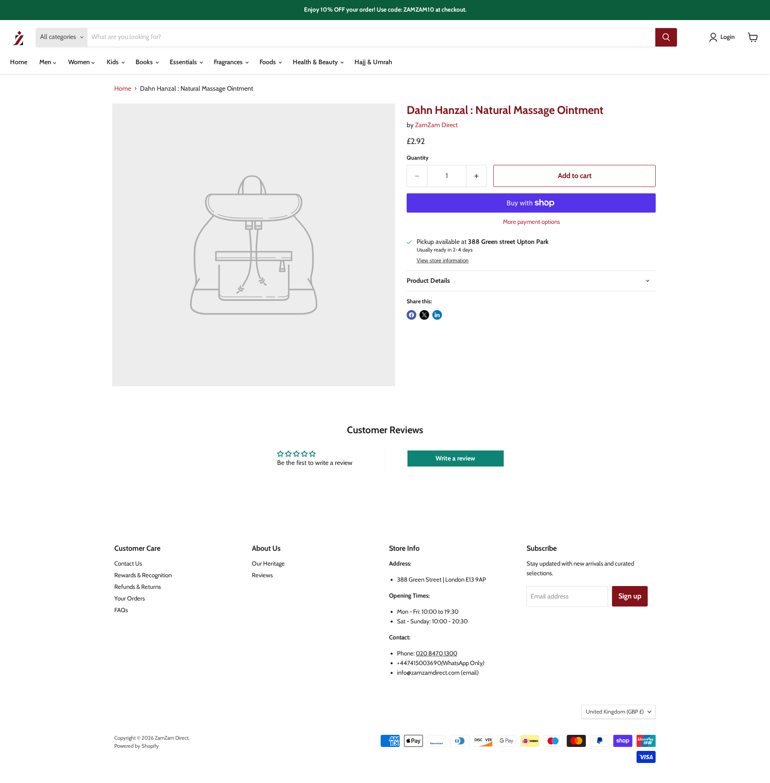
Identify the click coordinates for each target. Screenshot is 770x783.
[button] (723, 37)
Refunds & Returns (137, 586)
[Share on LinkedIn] (437, 315)
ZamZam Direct (436, 125)
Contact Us (128, 563)
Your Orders (129, 598)
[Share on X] (424, 315)
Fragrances (229, 62)
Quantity (418, 157)
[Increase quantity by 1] (476, 176)
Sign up (629, 596)
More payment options (531, 222)
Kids (113, 62)
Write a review (455, 458)
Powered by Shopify (136, 745)
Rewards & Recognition (143, 575)
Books (145, 62)
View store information (442, 261)
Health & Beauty (316, 62)
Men (46, 62)
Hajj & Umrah (373, 62)
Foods (268, 62)
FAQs (121, 610)
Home (18, 62)
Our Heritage (268, 563)
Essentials (184, 62)
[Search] (666, 37)
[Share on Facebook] (411, 315)
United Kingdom (615, 711)
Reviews (262, 575)
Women (79, 62)
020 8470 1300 (436, 653)
